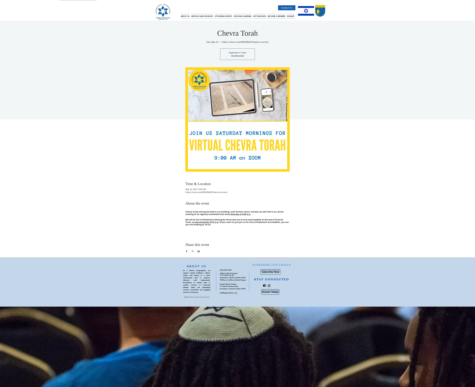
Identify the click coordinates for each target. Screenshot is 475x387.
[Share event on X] (192, 251)
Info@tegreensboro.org (228, 293)
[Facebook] (264, 285)
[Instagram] (269, 285)
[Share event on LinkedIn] (199, 251)
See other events (237, 56)
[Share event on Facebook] (186, 251)
